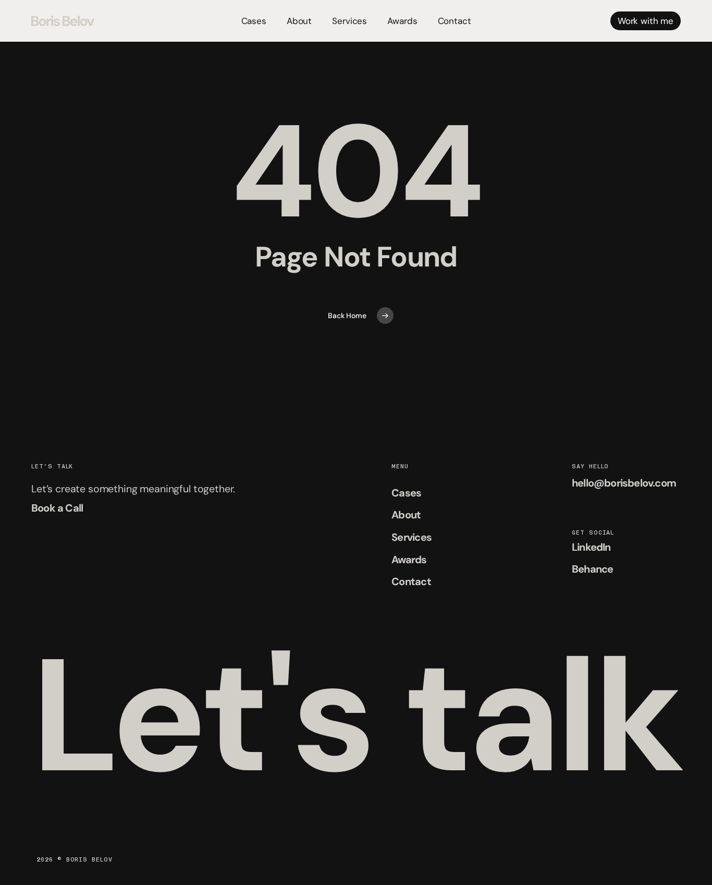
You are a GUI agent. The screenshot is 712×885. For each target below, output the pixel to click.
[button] (57, 508)
